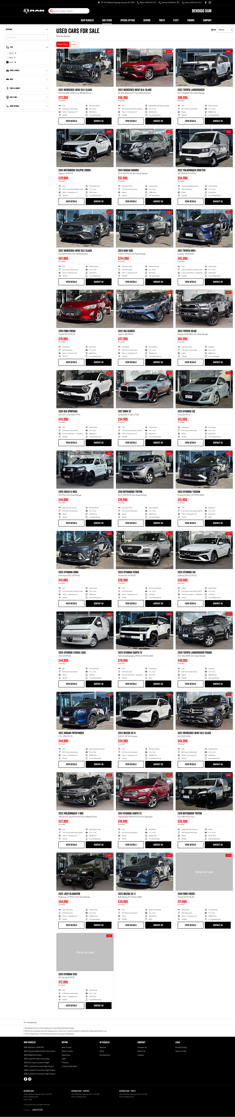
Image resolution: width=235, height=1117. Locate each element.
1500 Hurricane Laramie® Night (36, 1062)
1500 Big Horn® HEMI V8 (33, 1047)
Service (147, 20)
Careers (140, 1055)
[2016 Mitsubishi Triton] (144, 470)
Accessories (105, 1055)
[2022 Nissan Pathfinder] (85, 711)
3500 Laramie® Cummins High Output (39, 1074)
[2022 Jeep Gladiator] (85, 872)
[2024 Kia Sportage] (85, 389)
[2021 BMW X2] (144, 389)
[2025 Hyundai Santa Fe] (144, 630)
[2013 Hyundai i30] (204, 389)
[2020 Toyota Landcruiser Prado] (204, 630)
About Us (141, 1051)
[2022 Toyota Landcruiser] (204, 68)
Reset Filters (62, 44)
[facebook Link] (205, 2)
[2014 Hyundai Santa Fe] (144, 791)
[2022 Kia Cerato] (144, 309)
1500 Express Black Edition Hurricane (39, 1051)
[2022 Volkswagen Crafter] (204, 148)
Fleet (176, 20)
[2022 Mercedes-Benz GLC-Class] (85, 68)
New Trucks (66, 1047)
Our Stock (107, 20)
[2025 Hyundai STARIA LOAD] (85, 630)
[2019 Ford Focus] (85, 309)
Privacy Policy (181, 1047)
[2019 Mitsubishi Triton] (204, 791)
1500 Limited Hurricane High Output (39, 1066)
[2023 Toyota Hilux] (204, 309)
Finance (191, 20)
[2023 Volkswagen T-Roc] (85, 791)
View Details (71, 121)
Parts (162, 20)
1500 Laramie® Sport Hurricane (37, 1058)
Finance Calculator (69, 1066)
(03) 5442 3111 (33, 1097)
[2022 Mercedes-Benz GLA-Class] (144, 68)
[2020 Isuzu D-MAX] (85, 470)
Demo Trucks (67, 1051)
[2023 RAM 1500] (144, 228)
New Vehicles (87, 20)
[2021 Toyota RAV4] (204, 228)
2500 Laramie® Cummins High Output (39, 1070)
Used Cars (66, 1055)
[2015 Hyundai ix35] (85, 952)
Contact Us (98, 121)
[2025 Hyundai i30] (204, 550)
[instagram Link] (210, 2)
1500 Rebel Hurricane (32, 1055)
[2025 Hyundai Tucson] (204, 470)
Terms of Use (180, 1051)
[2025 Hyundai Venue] (144, 550)
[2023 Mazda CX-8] (144, 711)
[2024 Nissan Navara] (144, 148)
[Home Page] (34, 11)
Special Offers (127, 20)
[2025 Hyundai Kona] (85, 550)
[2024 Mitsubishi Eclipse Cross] (85, 148)
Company (207, 20)
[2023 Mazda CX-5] (144, 872)
